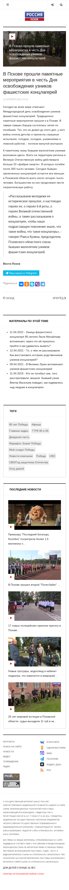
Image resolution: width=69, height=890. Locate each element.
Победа (41, 456)
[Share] (52, 4)
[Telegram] (42, 284)
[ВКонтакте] (21, 284)
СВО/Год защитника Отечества (28, 462)
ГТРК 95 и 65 (40, 430)
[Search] (61, 4)
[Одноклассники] (26, 284)
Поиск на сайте (12, 746)
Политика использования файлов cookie (23, 874)
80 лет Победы (18, 424)
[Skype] (32, 284)
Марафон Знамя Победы (25, 443)
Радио (6, 766)
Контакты (9, 741)
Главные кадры (18, 430)
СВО (52, 456)
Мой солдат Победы (22, 449)
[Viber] (37, 284)
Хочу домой (16, 468)
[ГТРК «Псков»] (34, 16)
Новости (8, 751)
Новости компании (21, 456)
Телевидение (10, 761)
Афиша (36, 424)
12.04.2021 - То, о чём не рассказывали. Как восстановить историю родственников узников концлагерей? (36, 355)
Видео (6, 756)
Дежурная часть (19, 437)
